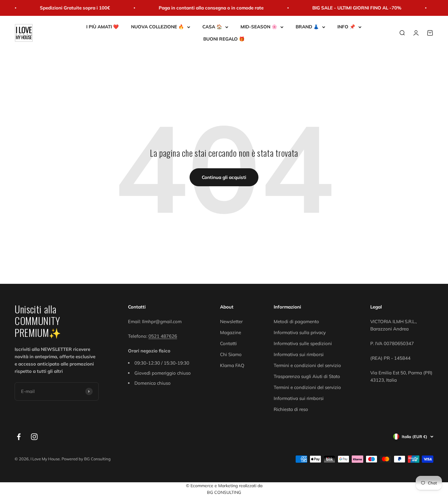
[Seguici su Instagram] (34, 437)
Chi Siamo (231, 354)
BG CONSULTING (224, 492)
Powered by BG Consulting (86, 458)
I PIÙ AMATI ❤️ (102, 27)
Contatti (228, 343)
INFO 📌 (346, 27)
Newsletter (231, 321)
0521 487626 (162, 336)
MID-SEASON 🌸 (258, 27)
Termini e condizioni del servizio (307, 365)
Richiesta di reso (291, 409)
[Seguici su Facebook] (19, 437)
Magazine (230, 332)
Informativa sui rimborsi (299, 354)
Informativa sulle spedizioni (303, 343)
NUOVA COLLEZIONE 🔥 (157, 27)
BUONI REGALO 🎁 (224, 39)
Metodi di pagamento (296, 321)
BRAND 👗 (307, 27)
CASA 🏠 (212, 27)
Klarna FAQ (232, 365)
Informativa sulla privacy (300, 332)
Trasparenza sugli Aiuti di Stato (307, 376)
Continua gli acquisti (224, 177)
